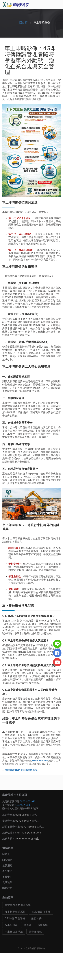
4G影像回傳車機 (40, 911)
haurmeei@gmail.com (28, 832)
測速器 (27, 925)
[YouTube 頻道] (58, 662)
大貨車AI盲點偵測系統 (18, 905)
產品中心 (7, 871)
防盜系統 (42, 925)
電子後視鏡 (35, 931)
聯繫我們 (7, 888)
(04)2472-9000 (23, 805)
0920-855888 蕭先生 (27, 838)
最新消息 (7, 865)
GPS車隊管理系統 (15, 918)
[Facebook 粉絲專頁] (58, 653)
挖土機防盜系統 (14, 931)
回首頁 (23, 22)
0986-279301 (23, 814)
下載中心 (7, 876)
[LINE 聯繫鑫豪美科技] (58, 644)
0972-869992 (28, 826)
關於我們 (7, 859)
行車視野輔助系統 (15, 911)
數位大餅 (36, 918)
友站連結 (7, 882)
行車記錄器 (11, 925)
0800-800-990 (27, 801)
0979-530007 (23, 820)
